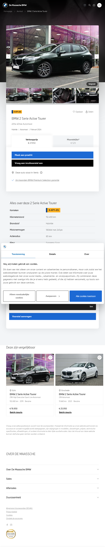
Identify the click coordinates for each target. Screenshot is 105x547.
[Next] (96, 56)
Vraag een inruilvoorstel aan (29, 163)
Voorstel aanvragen (22, 316)
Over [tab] (86, 254)
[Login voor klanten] (94, 5)
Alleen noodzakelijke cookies (19, 296)
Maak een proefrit (23, 155)
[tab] (32, 141)
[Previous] (8, 56)
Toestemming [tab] (18, 254)
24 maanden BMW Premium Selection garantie (37, 180)
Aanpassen (51, 296)
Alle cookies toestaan (86, 296)
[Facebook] (7, 524)
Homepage (8, 11)
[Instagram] (11, 524)
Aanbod (20, 11)
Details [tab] (52, 254)
